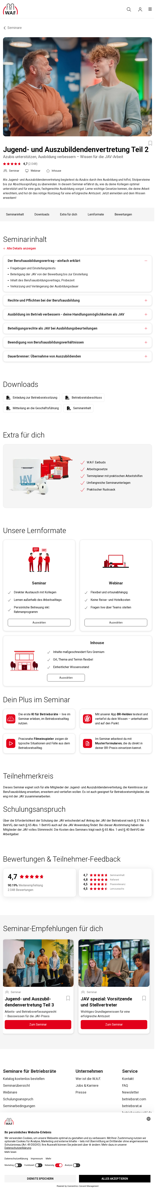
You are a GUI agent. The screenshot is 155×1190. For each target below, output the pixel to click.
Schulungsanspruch (18, 1099)
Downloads (41, 214)
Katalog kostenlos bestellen (24, 1079)
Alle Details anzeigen (21, 248)
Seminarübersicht (16, 1085)
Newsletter (130, 1092)
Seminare (14, 28)
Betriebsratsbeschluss (87, 397)
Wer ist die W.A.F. (88, 1079)
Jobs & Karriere (87, 1085)
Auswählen (39, 622)
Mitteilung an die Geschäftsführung (36, 408)
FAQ (125, 1085)
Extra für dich (68, 214)
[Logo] (10, 9)
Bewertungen (123, 214)
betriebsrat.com (134, 1099)
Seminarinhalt (15, 214)
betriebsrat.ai (132, 1106)
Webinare (10, 1092)
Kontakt (128, 1079)
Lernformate (96, 214)
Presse (81, 1092)
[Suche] (129, 9)
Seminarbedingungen (19, 1106)
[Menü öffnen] (150, 9)
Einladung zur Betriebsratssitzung (35, 397)
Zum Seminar (38, 1024)
